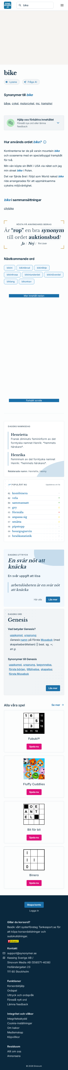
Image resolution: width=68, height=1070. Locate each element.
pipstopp (18, 526)
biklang (11, 281)
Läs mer (53, 599)
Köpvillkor (13, 1037)
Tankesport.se (47, 927)
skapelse (46, 669)
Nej (31, 243)
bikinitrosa (12, 274)
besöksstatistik (22, 536)
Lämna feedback (17, 1004)
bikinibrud (24, 267)
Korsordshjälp (15, 986)
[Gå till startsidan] (7, 5)
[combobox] (37, 5)
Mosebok (47, 639)
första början (17, 669)
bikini (9, 267)
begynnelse (44, 664)
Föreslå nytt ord (17, 999)
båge (7, 103)
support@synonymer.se (21, 953)
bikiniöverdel (54, 274)
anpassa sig (19, 517)
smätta (16, 521)
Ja (22, 243)
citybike (9, 208)
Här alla (38, 599)
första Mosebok (19, 673)
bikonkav (27, 281)
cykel (15, 103)
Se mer (55, 705)
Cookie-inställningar (19, 1023)
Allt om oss (14, 1051)
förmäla (17, 512)
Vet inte (42, 243)
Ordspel (12, 990)
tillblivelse (33, 669)
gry (14, 507)
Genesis (18, 620)
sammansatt (20, 502)
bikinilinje (42, 267)
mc (38, 103)
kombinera (20, 493)
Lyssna (13, 81)
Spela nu (34, 746)
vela (15, 498)
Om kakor (13, 1027)
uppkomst (16, 635)
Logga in (34, 910)
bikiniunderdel (32, 274)
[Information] (44, 142)
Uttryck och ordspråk (20, 995)
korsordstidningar (29, 931)
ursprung (30, 635)
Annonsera (13, 1056)
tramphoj (46, 103)
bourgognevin (22, 531)
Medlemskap (15, 1032)
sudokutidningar (17, 936)
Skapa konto (34, 904)
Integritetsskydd (17, 1018)
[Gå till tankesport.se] (34, 941)
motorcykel (27, 103)
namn (24, 639)
